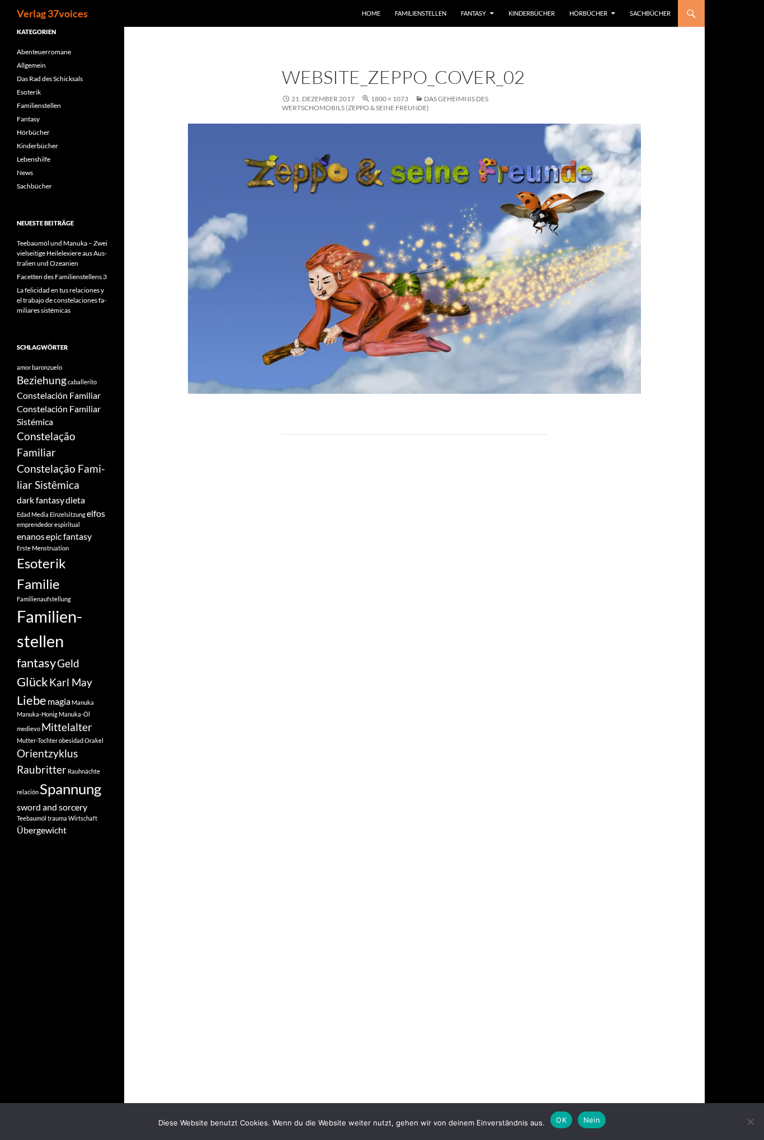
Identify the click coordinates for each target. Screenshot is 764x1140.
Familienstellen (420, 13)
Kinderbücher (531, 13)
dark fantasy (40, 499)
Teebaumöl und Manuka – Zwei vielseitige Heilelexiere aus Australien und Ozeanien (62, 253)
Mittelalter (66, 726)
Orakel (93, 740)
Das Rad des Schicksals (50, 78)
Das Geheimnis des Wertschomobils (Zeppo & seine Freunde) (385, 103)
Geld (68, 663)
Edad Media (33, 514)
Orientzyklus (47, 753)
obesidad (71, 740)
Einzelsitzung (68, 514)
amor (24, 367)
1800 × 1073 (389, 99)
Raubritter (42, 769)
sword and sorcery (52, 807)
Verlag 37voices (52, 13)
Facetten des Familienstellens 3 (62, 276)
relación (28, 791)
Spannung (70, 789)
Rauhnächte (84, 771)
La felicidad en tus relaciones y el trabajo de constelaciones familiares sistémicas (61, 300)
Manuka (83, 702)
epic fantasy (69, 536)
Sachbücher (650, 13)
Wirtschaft (82, 818)
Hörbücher (588, 13)
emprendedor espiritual (48, 524)
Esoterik (29, 92)
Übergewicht (42, 830)
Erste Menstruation (43, 548)
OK (561, 1119)
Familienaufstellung (44, 598)
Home (371, 13)
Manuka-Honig (37, 714)
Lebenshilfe (33, 159)
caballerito (82, 381)
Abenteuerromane (44, 52)
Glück (32, 681)
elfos (96, 513)
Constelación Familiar (59, 395)
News (25, 172)
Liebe (31, 700)
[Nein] (750, 1121)
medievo (28, 728)
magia (59, 701)
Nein (591, 1119)
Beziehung (42, 380)
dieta (75, 499)
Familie (38, 584)
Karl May (70, 682)
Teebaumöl (31, 818)
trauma (57, 818)
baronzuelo (47, 367)
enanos (31, 536)
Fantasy (473, 13)
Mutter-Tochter (37, 740)
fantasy (36, 662)
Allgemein (31, 65)
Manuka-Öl (74, 714)
